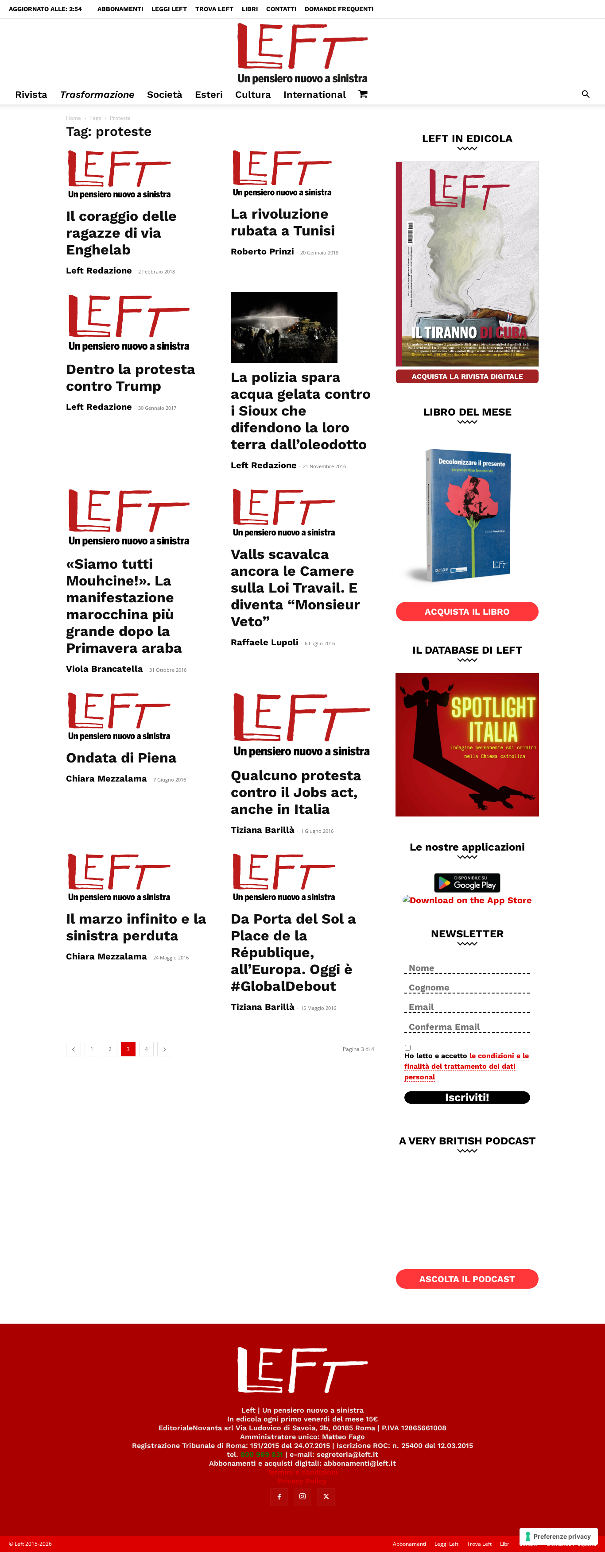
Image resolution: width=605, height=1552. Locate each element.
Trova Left (214, 8)
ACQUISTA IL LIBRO (467, 611)
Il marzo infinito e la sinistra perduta (136, 927)
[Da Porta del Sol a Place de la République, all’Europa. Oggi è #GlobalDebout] (302, 878)
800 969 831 (261, 1454)
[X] (326, 1497)
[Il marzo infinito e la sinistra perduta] (137, 878)
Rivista (31, 94)
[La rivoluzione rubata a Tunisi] (302, 174)
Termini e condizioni (302, 1472)
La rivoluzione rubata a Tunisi (283, 222)
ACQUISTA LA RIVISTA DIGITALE (467, 376)
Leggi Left (169, 8)
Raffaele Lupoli (265, 642)
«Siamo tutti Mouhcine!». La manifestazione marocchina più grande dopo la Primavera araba (124, 605)
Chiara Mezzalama (106, 778)
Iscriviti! (467, 1097)
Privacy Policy (302, 1481)
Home (73, 118)
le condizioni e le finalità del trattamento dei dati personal (466, 1066)
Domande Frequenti (339, 8)
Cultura (253, 94)
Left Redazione (99, 270)
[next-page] (164, 1049)
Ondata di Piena (121, 757)
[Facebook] (279, 1497)
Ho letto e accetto (466, 1066)
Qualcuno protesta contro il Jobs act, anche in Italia (296, 792)
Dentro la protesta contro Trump (130, 377)
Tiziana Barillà (263, 829)
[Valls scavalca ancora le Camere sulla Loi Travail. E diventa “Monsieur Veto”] (302, 513)
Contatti (281, 8)
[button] (585, 95)
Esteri (209, 94)
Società (164, 94)
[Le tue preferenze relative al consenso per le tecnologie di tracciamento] (559, 1536)
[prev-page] (73, 1049)
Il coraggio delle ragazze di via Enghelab (121, 233)
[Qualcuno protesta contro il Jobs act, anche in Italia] (302, 725)
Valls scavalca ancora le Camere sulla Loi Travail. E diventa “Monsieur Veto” (295, 588)
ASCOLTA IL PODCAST (467, 1279)
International (314, 94)
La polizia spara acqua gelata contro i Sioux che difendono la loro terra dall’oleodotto (301, 411)
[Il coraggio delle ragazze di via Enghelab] (137, 175)
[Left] (302, 52)
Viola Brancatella (104, 668)
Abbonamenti (120, 8)
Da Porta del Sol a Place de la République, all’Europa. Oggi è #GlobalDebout (293, 952)
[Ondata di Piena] (137, 716)
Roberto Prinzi (262, 251)
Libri (250, 8)
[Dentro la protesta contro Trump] (137, 323)
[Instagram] (302, 1497)
